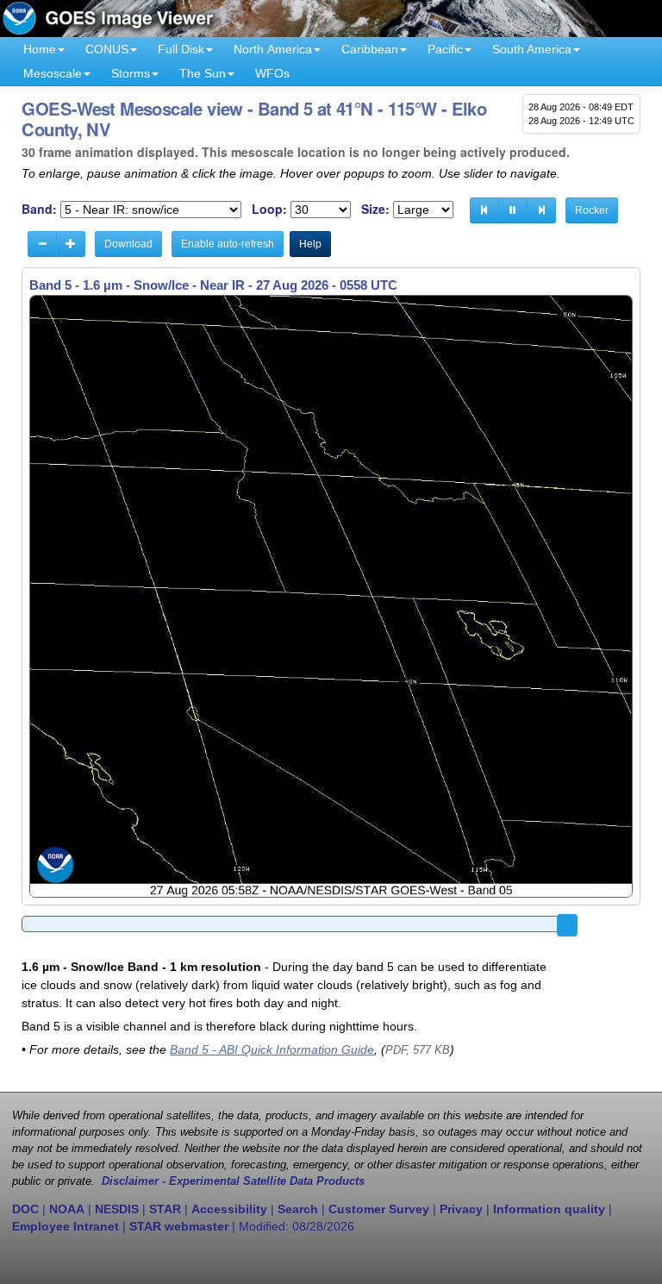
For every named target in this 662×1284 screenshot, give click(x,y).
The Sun (202, 73)
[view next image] (541, 210)
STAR (165, 1209)
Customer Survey (378, 1209)
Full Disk (181, 49)
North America (273, 49)
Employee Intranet (65, 1226)
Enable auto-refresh (227, 244)
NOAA (66, 1209)
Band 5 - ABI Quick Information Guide (272, 1049)
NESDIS (117, 1209)
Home (39, 49)
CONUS (106, 49)
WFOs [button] (272, 73)
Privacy (461, 1209)
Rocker (592, 210)
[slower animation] (42, 244)
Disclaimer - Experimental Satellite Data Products (233, 1181)
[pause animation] (513, 210)
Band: (39, 209)
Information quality (549, 1209)
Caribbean (369, 49)
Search (298, 1209)
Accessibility (229, 1209)
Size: (375, 209)
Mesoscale (52, 73)
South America (531, 49)
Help (310, 244)
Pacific (445, 49)
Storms (130, 73)
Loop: (269, 209)
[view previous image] (484, 210)
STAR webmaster (178, 1226)
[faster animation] (70, 244)
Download (128, 244)
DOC (25, 1209)
